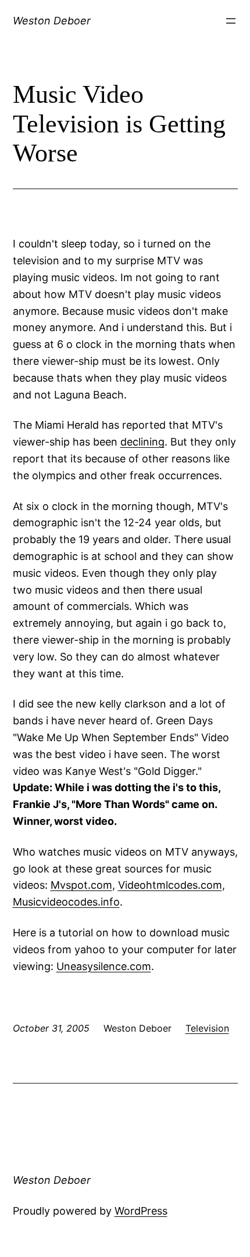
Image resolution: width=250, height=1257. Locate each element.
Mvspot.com (81, 885)
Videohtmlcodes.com (170, 885)
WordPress (141, 1211)
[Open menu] (231, 21)
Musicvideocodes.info (66, 902)
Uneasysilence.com (103, 966)
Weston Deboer (52, 21)
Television (207, 1028)
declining (142, 442)
